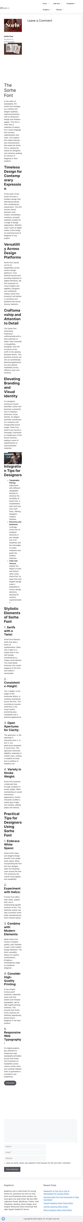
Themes (59, 10)
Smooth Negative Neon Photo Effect (58, 1203)
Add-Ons (56, 3)
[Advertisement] (19, 68)
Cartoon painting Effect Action (56, 1207)
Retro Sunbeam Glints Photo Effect (58, 1210)
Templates (70, 3)
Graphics (46, 10)
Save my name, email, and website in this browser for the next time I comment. (38, 1163)
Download (10, 1083)
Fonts (45, 3)
